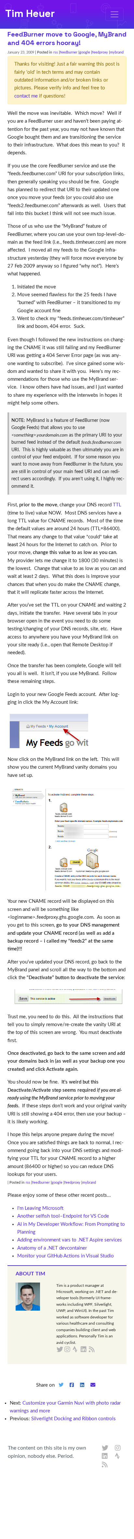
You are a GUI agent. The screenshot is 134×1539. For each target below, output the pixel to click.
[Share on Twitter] (61, 1390)
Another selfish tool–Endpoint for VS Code (63, 1216)
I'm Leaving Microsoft (40, 1208)
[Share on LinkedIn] (82, 1390)
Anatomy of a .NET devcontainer (52, 1248)
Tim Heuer (30, 13)
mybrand (117, 52)
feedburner (68, 52)
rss (55, 52)
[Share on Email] (93, 1390)
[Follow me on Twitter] (105, 1448)
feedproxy (100, 52)
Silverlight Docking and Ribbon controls (73, 1418)
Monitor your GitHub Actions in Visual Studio (65, 1256)
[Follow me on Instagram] (118, 1448)
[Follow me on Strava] (118, 1456)
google (84, 52)
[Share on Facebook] (71, 1390)
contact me (26, 96)
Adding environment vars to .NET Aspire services (69, 1240)
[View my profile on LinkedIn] (105, 1456)
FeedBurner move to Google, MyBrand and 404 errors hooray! (67, 38)
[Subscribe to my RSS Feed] (99, 1350)
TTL (117, 504)
